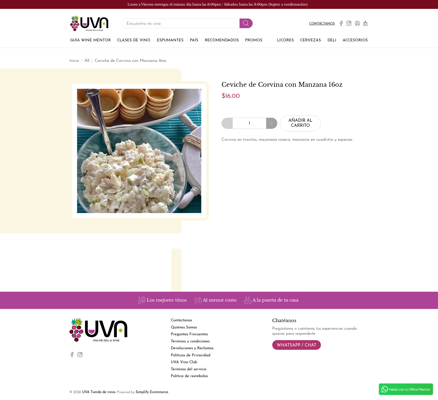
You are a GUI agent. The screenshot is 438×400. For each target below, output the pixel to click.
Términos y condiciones (190, 341)
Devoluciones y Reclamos (192, 348)
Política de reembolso (189, 376)
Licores (285, 40)
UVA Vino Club (184, 362)
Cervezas (310, 40)
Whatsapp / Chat (296, 345)
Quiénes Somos (184, 327)
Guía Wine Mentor (90, 40)
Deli (331, 40)
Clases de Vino (133, 40)
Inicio (74, 61)
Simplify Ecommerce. (152, 392)
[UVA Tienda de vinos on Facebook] (341, 23)
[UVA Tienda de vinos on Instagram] (349, 23)
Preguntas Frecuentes (189, 334)
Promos (253, 40)
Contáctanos (322, 23)
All (86, 61)
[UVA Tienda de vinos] (89, 23)
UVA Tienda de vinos (99, 392)
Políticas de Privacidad (190, 355)
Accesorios (355, 40)
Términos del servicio (188, 369)
